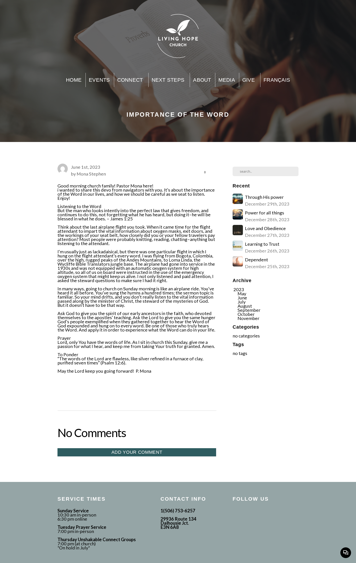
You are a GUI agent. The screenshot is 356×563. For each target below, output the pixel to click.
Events (99, 80)
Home (74, 80)
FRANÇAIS (276, 80)
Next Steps (169, 80)
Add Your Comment (136, 452)
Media (226, 80)
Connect (130, 80)
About (202, 80)
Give (249, 80)
